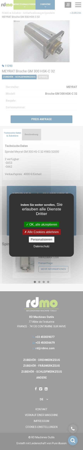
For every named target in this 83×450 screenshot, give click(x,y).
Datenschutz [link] (42, 246)
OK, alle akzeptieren (43, 224)
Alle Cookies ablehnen (43, 232)
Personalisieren (41, 239)
